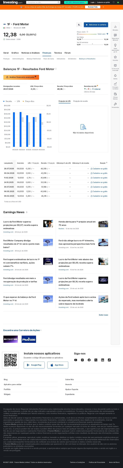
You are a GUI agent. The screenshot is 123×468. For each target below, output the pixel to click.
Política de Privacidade (97, 462)
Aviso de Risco (114, 462)
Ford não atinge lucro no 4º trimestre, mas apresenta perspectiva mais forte (77, 242)
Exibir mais (103, 315)
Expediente (69, 394)
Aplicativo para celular (12, 384)
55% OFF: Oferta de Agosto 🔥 (76, 2)
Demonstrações (18, 59)
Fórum (68, 53)
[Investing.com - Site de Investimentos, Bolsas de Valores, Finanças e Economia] (12, 2)
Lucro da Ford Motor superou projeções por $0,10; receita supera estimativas (76, 281)
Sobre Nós (69, 379)
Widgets (7, 394)
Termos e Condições (77, 462)
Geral (6, 53)
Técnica (58, 53)
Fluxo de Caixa (48, 59)
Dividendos (72, 59)
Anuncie (68, 384)
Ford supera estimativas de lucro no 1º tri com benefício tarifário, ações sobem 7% (21, 262)
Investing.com (8, 232)
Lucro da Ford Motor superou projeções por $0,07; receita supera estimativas (20, 225)
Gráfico (15, 53)
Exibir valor (101, 34)
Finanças (6, 59)
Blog (5, 379)
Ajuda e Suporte (71, 389)
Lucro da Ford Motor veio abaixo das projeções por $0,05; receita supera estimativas (76, 262)
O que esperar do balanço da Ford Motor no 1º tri (19, 299)
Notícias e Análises (31, 53)
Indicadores (61, 59)
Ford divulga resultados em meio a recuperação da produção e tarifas (20, 280)
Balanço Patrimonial (34, 59)
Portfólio (7, 389)
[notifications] (113, 2)
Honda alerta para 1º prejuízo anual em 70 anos (77, 223)
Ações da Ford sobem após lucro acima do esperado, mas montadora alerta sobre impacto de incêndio (77, 300)
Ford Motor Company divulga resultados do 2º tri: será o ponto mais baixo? (21, 243)
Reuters (61, 228)
